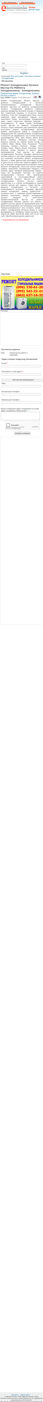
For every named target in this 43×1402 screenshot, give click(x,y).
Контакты (15, 1395)
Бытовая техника (32, 76)
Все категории (17, 76)
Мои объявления (27, 2)
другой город (34, 10)
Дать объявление (10, 2)
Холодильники (7, 78)
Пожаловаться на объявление (16, 220)
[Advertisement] (21, 38)
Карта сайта (25, 1395)
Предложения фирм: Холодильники (16, 93)
